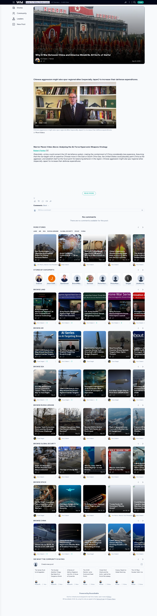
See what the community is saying (48, 559)
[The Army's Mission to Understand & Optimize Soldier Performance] (144, 248)
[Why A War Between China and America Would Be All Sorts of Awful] (89, 35)
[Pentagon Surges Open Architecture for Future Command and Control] (144, 306)
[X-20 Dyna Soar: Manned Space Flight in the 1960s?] (94, 499)
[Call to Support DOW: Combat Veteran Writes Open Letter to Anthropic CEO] (144, 460)
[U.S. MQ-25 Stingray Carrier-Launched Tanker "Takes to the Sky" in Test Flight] (45, 383)
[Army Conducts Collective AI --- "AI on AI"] (69, 248)
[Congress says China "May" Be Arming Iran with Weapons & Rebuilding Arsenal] (94, 537)
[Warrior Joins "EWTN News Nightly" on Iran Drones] (94, 460)
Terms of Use (100, 599)
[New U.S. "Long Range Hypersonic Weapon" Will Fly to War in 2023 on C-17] (94, 248)
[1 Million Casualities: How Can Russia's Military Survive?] (69, 422)
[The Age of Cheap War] (69, 460)
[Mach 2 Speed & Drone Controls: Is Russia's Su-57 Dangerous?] (119, 422)
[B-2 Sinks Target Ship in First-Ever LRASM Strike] (119, 383)
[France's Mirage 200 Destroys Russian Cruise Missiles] (144, 422)
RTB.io (109, 597)
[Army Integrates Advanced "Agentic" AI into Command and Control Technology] (45, 306)
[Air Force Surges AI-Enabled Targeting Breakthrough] (69, 345)
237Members (55, 2)
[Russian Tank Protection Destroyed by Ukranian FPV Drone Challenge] (45, 422)
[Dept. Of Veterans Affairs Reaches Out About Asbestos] (45, 460)
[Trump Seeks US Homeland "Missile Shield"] (119, 499)
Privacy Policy (111, 599)
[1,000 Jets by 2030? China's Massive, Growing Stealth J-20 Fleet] (119, 537)
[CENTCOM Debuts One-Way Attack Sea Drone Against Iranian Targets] (45, 345)
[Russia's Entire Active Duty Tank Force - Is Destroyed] (94, 422)
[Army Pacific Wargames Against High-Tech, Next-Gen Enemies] (69, 306)
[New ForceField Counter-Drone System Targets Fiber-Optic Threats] (119, 345)
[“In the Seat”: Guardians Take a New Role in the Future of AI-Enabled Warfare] (45, 499)
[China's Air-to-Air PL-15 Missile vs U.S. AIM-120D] (45, 537)
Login (140, 2)
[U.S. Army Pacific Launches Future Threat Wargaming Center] (94, 306)
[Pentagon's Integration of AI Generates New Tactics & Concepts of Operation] (94, 383)
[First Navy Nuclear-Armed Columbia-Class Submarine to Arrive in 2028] (144, 383)
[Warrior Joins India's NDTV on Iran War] (119, 460)
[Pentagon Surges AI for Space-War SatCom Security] (69, 499)
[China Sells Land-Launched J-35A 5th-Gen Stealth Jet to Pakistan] (144, 537)
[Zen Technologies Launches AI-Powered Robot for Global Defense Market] (45, 248)
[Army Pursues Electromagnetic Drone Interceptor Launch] (119, 306)
